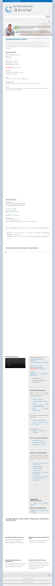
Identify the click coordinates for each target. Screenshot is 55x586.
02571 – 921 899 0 (38, 365)
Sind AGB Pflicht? (36, 480)
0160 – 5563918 (40, 368)
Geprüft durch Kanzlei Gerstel (37, 560)
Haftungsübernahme (37, 470)
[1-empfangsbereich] (27, 252)
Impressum (32, 372)
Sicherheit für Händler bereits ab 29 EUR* (39, 538)
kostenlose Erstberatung (38, 399)
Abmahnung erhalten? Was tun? (14, 537)
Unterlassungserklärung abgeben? (40, 401)
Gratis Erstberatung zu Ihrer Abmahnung (13, 560)
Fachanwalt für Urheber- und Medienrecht (39, 362)
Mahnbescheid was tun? (38, 440)
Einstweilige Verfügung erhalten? (40, 442)
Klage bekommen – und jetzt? (39, 444)
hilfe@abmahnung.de (13, 211)
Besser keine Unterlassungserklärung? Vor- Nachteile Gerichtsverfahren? (40, 405)
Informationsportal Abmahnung (39, 420)
